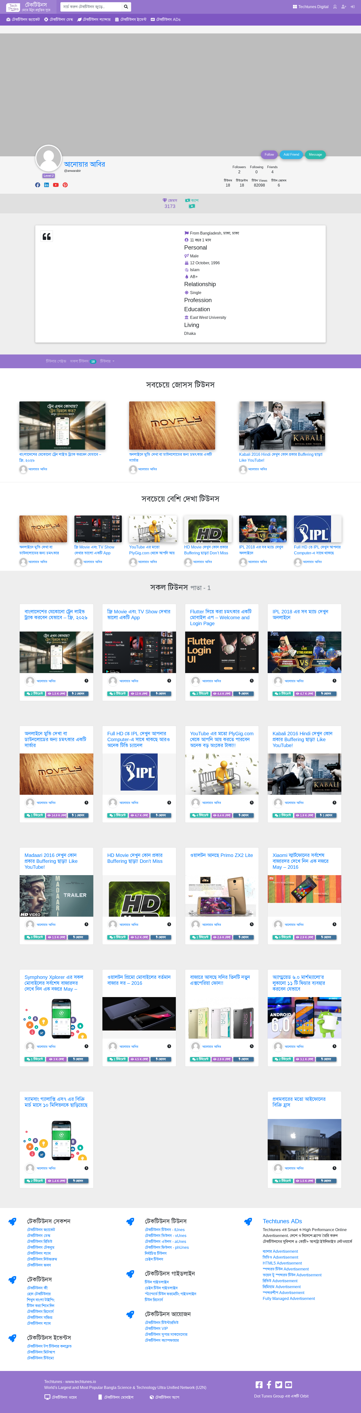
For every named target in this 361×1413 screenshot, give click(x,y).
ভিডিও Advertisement (280, 1257)
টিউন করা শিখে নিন (40, 1305)
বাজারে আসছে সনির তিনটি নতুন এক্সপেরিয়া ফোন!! (220, 980)
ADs (168, 19)
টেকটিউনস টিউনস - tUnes (165, 1229)
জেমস (171, 203)
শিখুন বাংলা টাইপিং (41, 1299)
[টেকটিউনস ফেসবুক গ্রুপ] (269, 1386)
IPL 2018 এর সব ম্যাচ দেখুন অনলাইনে (300, 615)
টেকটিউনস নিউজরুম (42, 1259)
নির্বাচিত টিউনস (156, 1253)
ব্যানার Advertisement (280, 1251)
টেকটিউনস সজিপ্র (39, 1317)
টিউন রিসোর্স (154, 1299)
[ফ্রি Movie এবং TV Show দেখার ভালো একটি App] (98, 528)
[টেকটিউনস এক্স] (279, 1386)
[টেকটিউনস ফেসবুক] (259, 1386)
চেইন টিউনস (154, 1259)
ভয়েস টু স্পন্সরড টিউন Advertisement (292, 1275)
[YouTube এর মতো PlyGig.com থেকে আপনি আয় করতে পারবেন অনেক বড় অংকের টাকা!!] (153, 533)
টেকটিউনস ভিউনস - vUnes (165, 1235)
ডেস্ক (61, 19)
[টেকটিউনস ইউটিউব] (288, 1386)
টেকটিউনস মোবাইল (118, 1397)
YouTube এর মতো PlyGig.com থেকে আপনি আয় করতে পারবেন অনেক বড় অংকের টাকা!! (222, 740)
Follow (269, 155)
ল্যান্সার (97, 19)
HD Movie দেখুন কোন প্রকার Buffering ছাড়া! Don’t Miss (135, 858)
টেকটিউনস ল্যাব (39, 1253)
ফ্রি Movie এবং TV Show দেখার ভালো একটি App (138, 615)
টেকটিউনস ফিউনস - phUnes (167, 1247)
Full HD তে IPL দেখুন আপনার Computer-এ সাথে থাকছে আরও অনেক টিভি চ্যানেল (317, 553)
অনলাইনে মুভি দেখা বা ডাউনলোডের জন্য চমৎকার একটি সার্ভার (39, 553)
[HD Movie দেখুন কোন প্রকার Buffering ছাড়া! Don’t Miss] (208, 539)
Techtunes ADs (282, 1221)
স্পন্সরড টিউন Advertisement (286, 1269)
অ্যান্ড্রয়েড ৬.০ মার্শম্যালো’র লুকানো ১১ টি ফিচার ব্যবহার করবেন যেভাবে (299, 983)
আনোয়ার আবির (84, 164)
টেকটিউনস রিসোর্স (40, 1311)
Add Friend (291, 155)
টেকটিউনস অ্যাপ (166, 1397)
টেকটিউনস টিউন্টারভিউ (162, 1322)
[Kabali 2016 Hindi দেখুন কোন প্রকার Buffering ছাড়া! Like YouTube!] (282, 425)
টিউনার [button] (105, 361)
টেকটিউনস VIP (156, 1328)
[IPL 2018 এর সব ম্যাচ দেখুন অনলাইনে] (263, 528)
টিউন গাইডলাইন (157, 1282)
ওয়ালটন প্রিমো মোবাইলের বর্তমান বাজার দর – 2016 (139, 980)
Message (315, 155)
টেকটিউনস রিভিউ (39, 1241)
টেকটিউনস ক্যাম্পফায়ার (162, 1340)
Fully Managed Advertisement (289, 1298)
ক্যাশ (194, 200)
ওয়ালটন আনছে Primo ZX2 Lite (221, 855)
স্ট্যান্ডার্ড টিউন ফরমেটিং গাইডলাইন (170, 1294)
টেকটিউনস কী (37, 1288)
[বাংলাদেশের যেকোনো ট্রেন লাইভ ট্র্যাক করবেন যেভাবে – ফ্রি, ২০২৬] (62, 425)
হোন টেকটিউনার (39, 1294)
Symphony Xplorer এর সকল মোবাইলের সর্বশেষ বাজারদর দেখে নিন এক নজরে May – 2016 (54, 986)
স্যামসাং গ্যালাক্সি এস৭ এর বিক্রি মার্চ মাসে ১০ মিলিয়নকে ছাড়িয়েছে (56, 1102)
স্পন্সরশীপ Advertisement (283, 1292)
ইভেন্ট (133, 19)
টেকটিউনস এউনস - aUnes (165, 1241)
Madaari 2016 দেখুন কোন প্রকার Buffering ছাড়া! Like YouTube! (51, 861)
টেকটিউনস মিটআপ (41, 1352)
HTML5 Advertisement (282, 1263)
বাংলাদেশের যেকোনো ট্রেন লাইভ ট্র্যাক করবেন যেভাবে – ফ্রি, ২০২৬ (56, 615)
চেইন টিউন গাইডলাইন (161, 1288)
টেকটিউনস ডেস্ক (38, 1235)
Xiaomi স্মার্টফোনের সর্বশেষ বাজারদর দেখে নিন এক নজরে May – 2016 (301, 861)
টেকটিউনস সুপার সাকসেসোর (166, 1334)
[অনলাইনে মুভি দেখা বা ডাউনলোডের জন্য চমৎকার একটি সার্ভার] (172, 425)
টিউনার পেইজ (56, 361)
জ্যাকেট (26, 19)
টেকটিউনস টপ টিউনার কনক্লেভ (49, 1346)
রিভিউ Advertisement (280, 1281)
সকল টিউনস (82, 361)
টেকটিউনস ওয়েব (64, 1397)
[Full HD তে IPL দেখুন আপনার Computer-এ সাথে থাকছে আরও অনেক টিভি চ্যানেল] (312, 533)
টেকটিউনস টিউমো (40, 1358)
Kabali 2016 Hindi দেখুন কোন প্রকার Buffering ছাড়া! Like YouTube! (303, 740)
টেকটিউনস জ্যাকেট (41, 1229)
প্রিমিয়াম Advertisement (282, 1286)
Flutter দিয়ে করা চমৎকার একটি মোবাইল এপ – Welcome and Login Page (220, 618)
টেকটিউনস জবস (39, 1265)
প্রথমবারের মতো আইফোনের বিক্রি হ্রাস (299, 1102)
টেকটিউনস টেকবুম (41, 1247)
